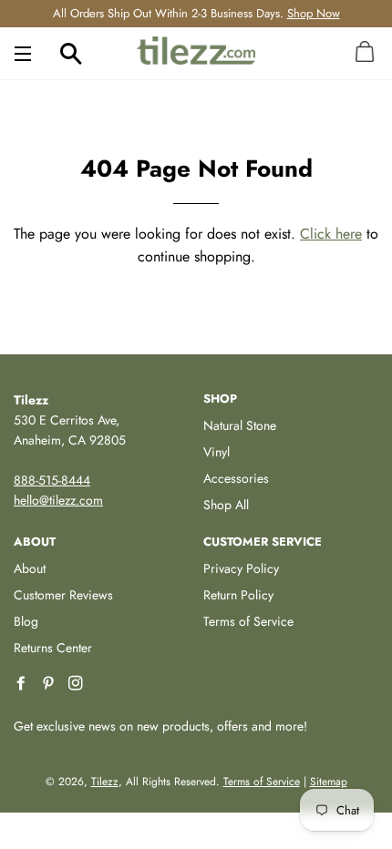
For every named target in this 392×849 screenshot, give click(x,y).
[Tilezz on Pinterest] (50, 683)
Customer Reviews (63, 595)
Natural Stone (239, 425)
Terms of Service (248, 621)
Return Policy (238, 595)
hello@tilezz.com (58, 500)
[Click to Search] (71, 53)
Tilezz (105, 781)
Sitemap (328, 781)
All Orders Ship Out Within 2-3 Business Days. (196, 13)
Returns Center (53, 648)
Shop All (226, 505)
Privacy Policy (241, 568)
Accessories (236, 478)
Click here (331, 233)
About (30, 568)
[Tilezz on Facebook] (23, 683)
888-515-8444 (52, 480)
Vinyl (216, 452)
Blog (26, 621)
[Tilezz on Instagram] (77, 683)
